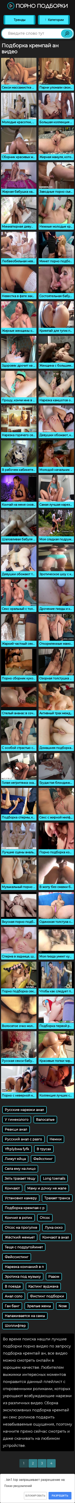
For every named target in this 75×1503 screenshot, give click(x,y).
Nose (63, 1306)
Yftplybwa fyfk (17, 1149)
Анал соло (13, 1296)
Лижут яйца (15, 1159)
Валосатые (45, 1120)
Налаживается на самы (25, 1316)
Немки (56, 1139)
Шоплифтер (15, 1326)
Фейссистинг (17, 1257)
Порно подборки (41, 6)
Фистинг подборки (47, 1296)
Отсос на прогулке (21, 1227)
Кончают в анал (55, 1237)
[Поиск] (67, 33)
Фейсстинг (43, 1159)
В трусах (44, 1149)
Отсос (45, 1218)
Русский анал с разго (23, 1139)
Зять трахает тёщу (20, 1178)
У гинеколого (17, 1120)
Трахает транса (57, 1198)
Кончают (12, 1188)
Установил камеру (21, 1198)
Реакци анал (16, 1129)
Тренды (19, 20)
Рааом (53, 1277)
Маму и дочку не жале (46, 1188)
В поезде (13, 1286)
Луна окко (54, 1227)
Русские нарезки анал (24, 1110)
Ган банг (12, 1306)
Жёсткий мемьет (20, 1237)
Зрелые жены (39, 1306)
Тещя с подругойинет (24, 1247)
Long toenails (54, 1178)
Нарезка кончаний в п (24, 1267)
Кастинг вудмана (43, 1286)
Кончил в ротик (18, 1218)
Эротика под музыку (23, 1277)
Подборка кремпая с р (25, 1208)
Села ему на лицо (20, 1169)
